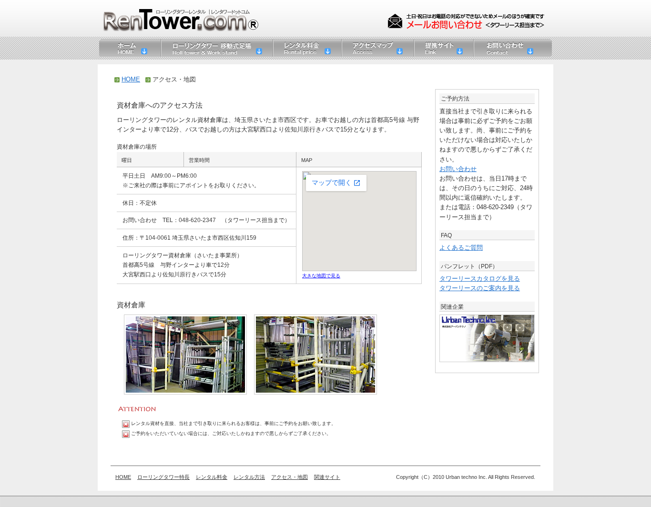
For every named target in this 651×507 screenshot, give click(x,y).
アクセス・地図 (289, 477)
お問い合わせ (458, 169)
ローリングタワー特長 (163, 477)
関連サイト (327, 477)
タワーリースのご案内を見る (479, 288)
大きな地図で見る (321, 275)
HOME (131, 79)
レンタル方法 (249, 477)
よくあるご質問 (461, 247)
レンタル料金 (211, 477)
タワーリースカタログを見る (479, 278)
